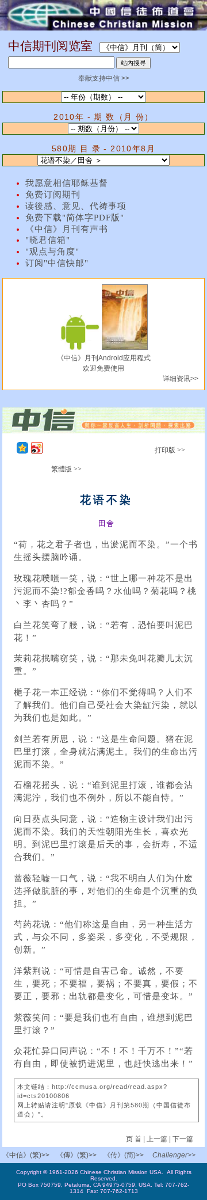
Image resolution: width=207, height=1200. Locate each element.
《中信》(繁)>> (25, 1155)
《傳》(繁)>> (76, 1155)
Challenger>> (173, 1155)
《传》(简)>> (123, 1155)
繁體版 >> (66, 469)
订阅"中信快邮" (57, 263)
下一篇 (182, 1139)
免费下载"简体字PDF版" (74, 217)
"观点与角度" (52, 251)
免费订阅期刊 (52, 194)
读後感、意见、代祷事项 (75, 206)
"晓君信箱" (47, 240)
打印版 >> (170, 450)
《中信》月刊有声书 (66, 229)
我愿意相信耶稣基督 (66, 183)
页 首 (134, 1139)
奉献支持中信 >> (103, 78)
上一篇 (157, 1139)
